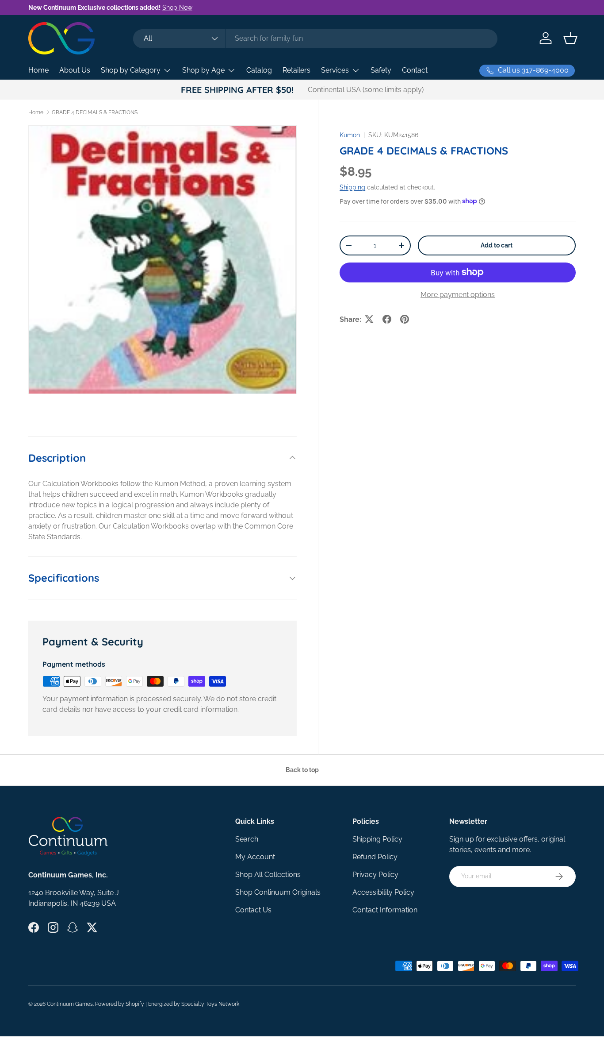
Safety (381, 70)
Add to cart (496, 245)
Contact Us (253, 910)
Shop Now (177, 7)
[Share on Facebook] (387, 319)
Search (246, 839)
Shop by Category (131, 70)
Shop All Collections (268, 874)
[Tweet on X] (369, 319)
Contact (415, 70)
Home (38, 70)
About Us (74, 70)
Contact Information (384, 910)
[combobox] (315, 38)
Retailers (296, 70)
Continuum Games (70, 1004)
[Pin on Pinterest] (404, 319)
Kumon (350, 135)
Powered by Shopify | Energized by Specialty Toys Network (167, 1004)
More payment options (458, 294)
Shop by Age (203, 70)
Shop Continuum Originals (278, 892)
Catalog (259, 70)
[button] (570, 38)
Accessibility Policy (383, 892)
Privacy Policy (375, 874)
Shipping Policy (377, 839)
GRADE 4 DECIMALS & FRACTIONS (95, 112)
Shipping (352, 187)
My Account (255, 857)
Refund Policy (375, 857)
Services (335, 70)
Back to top (302, 769)
